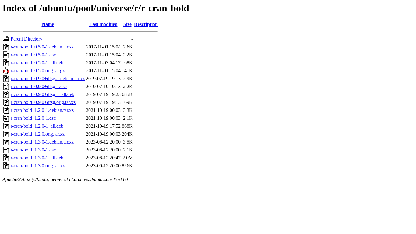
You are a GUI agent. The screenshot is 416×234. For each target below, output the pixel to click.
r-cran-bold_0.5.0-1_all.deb (37, 62)
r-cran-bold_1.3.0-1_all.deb (37, 157)
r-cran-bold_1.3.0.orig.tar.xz (38, 165)
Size (127, 24)
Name (48, 24)
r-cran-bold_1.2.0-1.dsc (33, 118)
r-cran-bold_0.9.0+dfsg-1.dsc (39, 86)
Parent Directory (26, 38)
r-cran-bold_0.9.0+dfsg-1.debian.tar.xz (48, 78)
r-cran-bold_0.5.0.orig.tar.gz (38, 70)
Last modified (103, 24)
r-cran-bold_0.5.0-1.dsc (33, 54)
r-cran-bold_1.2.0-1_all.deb (37, 126)
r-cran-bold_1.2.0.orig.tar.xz (38, 133)
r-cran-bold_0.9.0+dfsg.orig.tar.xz (43, 102)
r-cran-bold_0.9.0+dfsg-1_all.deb (42, 94)
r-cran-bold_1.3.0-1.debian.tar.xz (42, 141)
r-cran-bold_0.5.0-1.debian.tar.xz (42, 46)
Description (146, 24)
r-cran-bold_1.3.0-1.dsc (33, 149)
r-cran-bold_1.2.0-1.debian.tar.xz (42, 110)
